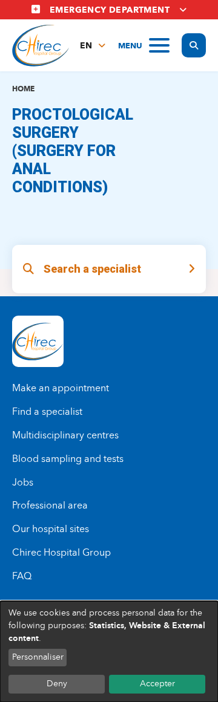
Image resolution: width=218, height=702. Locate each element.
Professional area (50, 505)
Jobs (22, 482)
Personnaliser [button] (38, 657)
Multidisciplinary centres (65, 435)
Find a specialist (47, 411)
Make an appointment (60, 388)
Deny (57, 683)
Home (23, 88)
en (86, 46)
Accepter (157, 683)
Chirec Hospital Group (61, 552)
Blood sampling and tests (68, 458)
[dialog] (109, 651)
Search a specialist (92, 268)
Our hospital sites (50, 529)
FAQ (21, 576)
